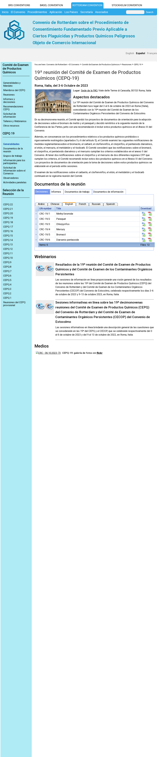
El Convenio (74, 64)
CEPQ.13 (8, 244)
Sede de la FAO (89, 90)
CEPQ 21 (8, 209)
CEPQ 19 (8, 217)
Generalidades (11, 144)
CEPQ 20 (8, 213)
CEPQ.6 (7, 275)
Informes (56, 191)
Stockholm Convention (127, 5)
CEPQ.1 (7, 297)
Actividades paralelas (14, 182)
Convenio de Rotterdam (56, 64)
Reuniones (9, 94)
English (130, 53)
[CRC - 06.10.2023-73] (48, 352)
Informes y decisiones (9, 101)
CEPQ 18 (8, 222)
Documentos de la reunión (13, 150)
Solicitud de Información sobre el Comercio (14, 170)
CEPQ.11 (8, 253)
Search (149, 12)
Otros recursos (11, 125)
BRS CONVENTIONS (19, 5)
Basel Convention (51, 5)
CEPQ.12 (8, 249)
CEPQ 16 (8, 231)
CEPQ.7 (7, 271)
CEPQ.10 (8, 257)
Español (140, 53)
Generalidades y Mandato (12, 84)
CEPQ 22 (8, 204)
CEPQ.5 (7, 280)
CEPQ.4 (7, 284)
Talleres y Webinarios (14, 121)
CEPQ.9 (7, 262)
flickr (100, 353)
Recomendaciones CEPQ (13, 108)
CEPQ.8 (7, 266)
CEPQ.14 (8, 240)
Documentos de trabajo (77, 191)
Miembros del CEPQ (14, 90)
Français (152, 53)
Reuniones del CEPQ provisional (14, 304)
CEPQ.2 (7, 293)
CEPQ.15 (8, 235)
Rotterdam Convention (87, 5)
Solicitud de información (9, 115)
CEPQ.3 (7, 289)
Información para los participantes (14, 162)
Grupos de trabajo (12, 155)
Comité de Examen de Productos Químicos (101, 64)
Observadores (11, 178)
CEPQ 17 (8, 226)
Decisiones (41, 191)
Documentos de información (108, 191)
